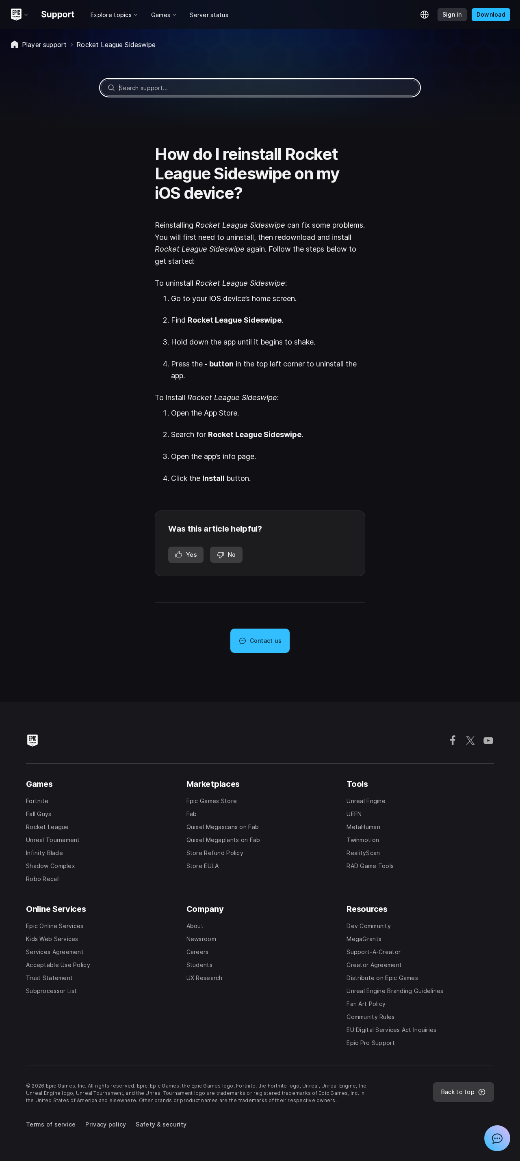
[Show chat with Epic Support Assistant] (497, 1138)
